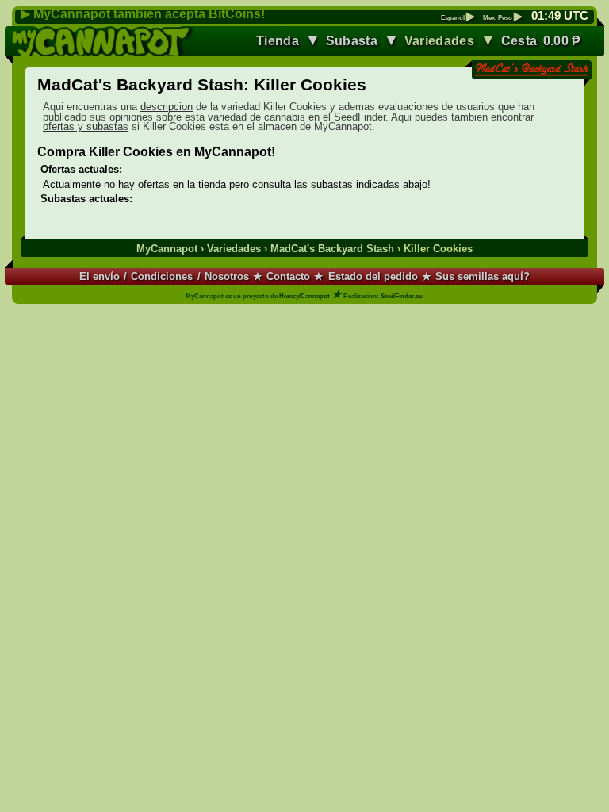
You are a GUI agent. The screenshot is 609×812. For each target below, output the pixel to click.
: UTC (559, 16)
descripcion (166, 107)
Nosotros (227, 276)
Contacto (288, 276)
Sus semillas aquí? (482, 276)
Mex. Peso (503, 18)
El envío (99, 276)
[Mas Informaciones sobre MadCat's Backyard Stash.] (531, 71)
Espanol (458, 18)
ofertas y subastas (85, 126)
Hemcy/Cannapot (304, 296)
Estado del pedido (373, 276)
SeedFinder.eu (402, 296)
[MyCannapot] (104, 41)
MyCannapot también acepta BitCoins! (149, 14)
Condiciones (162, 276)
